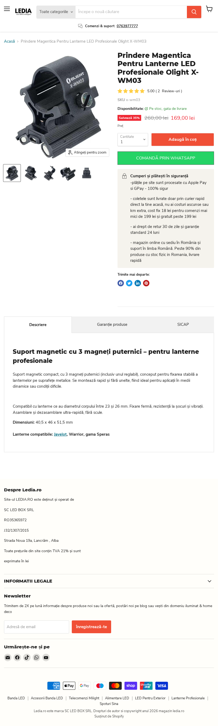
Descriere (38, 324)
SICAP (183, 324)
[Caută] (194, 12)
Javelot (60, 434)
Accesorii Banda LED (47, 698)
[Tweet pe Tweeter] (129, 283)
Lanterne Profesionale (188, 698)
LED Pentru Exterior (150, 698)
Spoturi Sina (109, 703)
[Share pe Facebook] (121, 283)
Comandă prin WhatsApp (165, 158)
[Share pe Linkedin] (138, 283)
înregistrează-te (91, 627)
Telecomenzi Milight (84, 698)
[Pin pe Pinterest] (146, 283)
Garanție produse (112, 324)
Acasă (9, 41)
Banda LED (16, 698)
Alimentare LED (117, 698)
